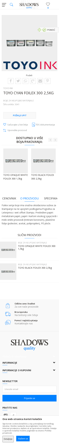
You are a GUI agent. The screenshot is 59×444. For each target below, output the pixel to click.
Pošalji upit (20, 115)
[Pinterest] (47, 80)
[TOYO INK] (30, 65)
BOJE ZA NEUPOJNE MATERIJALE (18, 100)
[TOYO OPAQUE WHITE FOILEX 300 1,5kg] (8, 250)
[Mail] (40, 80)
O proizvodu (29, 198)
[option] (29, 43)
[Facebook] (11, 80)
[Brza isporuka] (8, 314)
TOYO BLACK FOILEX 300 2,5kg (35, 267)
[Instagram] (5, 415)
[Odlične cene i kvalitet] (8, 306)
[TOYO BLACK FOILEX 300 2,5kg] (8, 271)
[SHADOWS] (29, 4)
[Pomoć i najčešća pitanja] (8, 322)
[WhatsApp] (25, 80)
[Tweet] (18, 80)
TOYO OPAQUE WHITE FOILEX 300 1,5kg (36, 247)
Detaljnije (8, 439)
